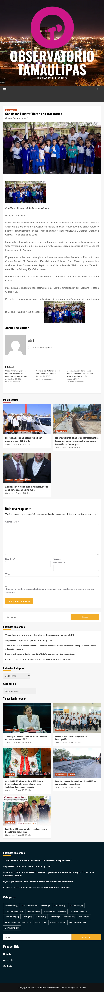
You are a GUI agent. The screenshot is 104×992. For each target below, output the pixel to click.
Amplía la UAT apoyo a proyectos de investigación (29, 640)
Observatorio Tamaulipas (52, 62)
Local (16, 480)
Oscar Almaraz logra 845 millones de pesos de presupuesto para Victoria (16, 373)
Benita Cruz (11, 444)
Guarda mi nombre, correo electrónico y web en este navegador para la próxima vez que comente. (50, 591)
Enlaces (45, 906)
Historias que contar (21, 431)
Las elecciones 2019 (78, 911)
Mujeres (41, 917)
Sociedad (40, 922)
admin (10, 118)
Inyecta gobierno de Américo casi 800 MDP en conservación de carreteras (40, 654)
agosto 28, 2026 (22, 742)
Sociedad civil (57, 922)
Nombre (10, 558)
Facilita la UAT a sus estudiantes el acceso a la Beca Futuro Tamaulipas (38, 659)
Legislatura (12, 917)
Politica (69, 917)
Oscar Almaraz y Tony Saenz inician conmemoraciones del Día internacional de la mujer (80, 373)
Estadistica (76, 906)
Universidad (60, 730)
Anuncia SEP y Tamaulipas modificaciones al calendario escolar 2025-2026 (26, 488)
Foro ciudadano (61, 774)
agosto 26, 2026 (72, 787)
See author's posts (42, 347)
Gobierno (9, 431)
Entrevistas (60, 906)
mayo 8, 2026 (22, 493)
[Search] (97, 89)
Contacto (7, 966)
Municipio (55, 917)
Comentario (12, 521)
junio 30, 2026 (72, 447)
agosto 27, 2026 (72, 742)
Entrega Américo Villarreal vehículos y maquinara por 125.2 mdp (23, 439)
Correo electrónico (59, 560)
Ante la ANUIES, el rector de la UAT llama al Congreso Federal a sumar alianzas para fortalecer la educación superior (50, 647)
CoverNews (66, 987)
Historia (7, 954)
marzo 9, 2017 (20, 118)
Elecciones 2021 (30, 906)
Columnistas (11, 906)
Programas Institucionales (18, 922)
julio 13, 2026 (22, 444)
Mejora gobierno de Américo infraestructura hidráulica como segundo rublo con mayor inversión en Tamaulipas (76, 441)
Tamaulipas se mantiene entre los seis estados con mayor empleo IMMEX (39, 635)
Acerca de (8, 960)
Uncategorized (11, 110)
